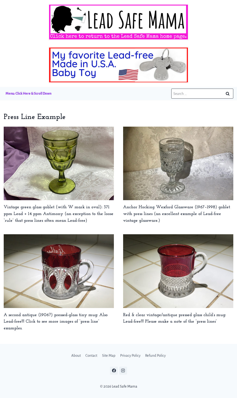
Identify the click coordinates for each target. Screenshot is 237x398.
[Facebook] (114, 371)
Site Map (108, 355)
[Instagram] (123, 371)
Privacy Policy (130, 355)
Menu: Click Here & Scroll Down (28, 93)
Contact (91, 355)
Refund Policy (155, 355)
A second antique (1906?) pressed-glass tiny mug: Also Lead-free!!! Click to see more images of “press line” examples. (56, 322)
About (76, 355)
